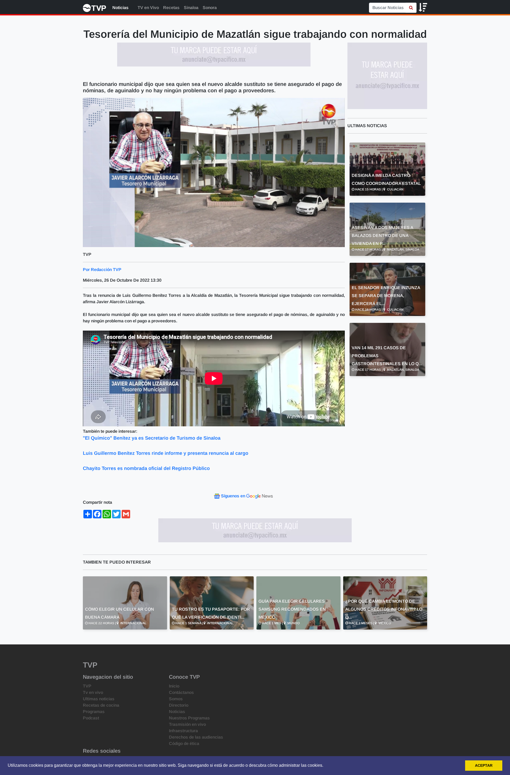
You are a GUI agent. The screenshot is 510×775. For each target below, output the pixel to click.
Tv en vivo (93, 692)
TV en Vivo (148, 7)
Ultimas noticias (98, 699)
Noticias (120, 7)
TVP (87, 686)
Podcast (91, 718)
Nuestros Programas (189, 718)
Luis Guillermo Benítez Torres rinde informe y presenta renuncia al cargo (165, 453)
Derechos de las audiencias (196, 737)
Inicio (174, 686)
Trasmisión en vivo (187, 724)
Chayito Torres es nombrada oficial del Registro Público (146, 468)
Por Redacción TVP (102, 269)
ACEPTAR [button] (483, 765)
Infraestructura (183, 730)
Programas (94, 711)
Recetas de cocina (101, 705)
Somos (176, 699)
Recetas (171, 7)
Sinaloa (191, 7)
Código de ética (184, 743)
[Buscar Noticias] (411, 8)
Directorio (178, 705)
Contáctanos (181, 692)
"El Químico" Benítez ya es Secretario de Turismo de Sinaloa (151, 438)
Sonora (210, 7)
